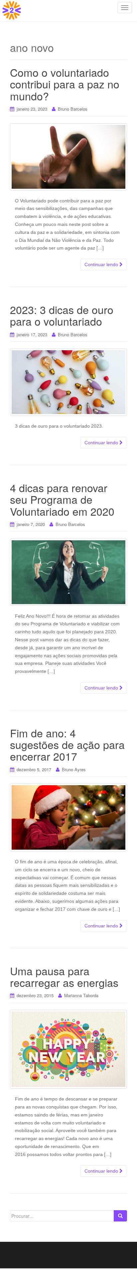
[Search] (120, 1215)
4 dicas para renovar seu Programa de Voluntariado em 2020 (62, 499)
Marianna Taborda (81, 995)
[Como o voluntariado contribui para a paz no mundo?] (68, 156)
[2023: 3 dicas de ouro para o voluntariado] (68, 382)
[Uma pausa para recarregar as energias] (68, 1049)
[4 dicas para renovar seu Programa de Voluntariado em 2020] (68, 572)
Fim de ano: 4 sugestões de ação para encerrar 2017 (67, 744)
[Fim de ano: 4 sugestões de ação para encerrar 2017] (68, 817)
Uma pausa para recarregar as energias (64, 976)
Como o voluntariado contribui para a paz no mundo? (64, 83)
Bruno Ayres (74, 769)
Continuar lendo (101, 264)
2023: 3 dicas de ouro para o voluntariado (61, 315)
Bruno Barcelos (72, 109)
